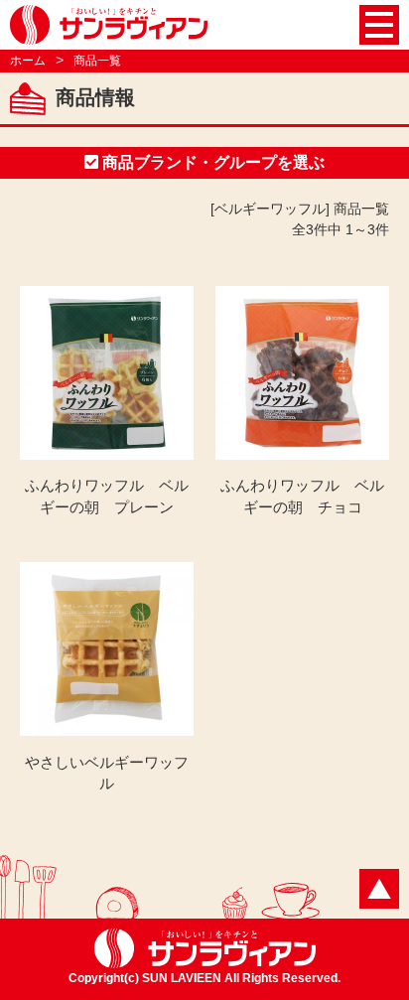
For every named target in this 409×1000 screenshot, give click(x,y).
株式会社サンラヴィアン (109, 25)
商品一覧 (97, 61)
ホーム (28, 61)
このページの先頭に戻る (379, 889)
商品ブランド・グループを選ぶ (211, 162)
